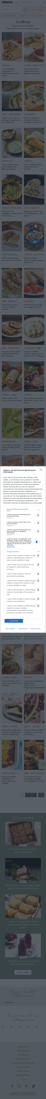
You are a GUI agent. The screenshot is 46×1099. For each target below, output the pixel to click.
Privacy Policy (36, 629)
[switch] (37, 515)
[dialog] (23, 549)
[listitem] (23, 509)
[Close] (42, 470)
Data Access (23, 629)
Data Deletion (10, 629)
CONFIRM (14, 621)
